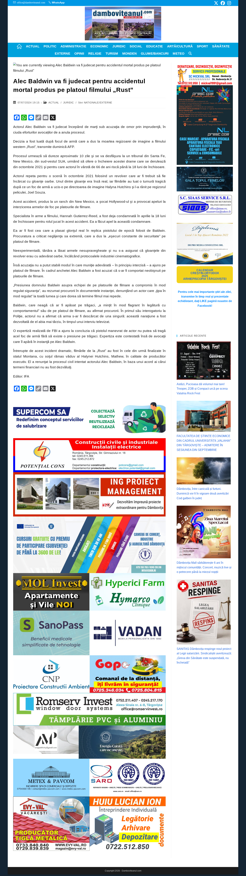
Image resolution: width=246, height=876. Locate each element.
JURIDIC (68, 102)
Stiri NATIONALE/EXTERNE (95, 102)
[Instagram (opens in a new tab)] (228, 3)
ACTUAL (53, 102)
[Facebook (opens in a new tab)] (223, 3)
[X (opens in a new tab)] (216, 3)
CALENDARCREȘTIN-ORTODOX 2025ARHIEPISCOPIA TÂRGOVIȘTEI (204, 274)
